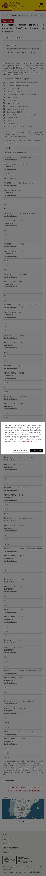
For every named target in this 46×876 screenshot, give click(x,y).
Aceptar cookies (37, 451)
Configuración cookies (20, 451)
